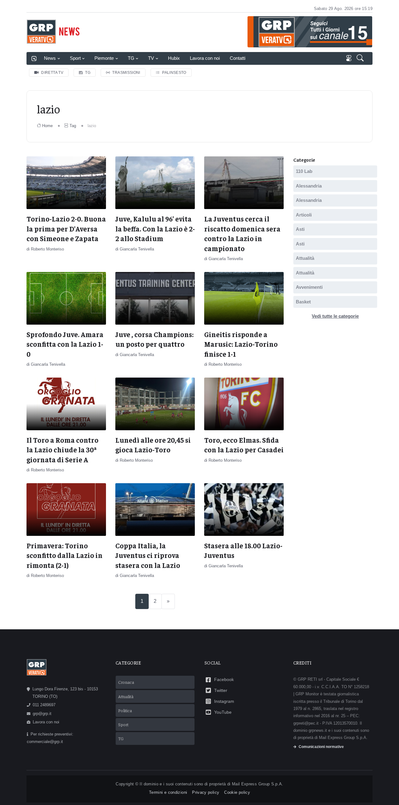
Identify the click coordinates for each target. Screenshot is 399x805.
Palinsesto (174, 72)
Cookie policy (237, 792)
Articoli (304, 214)
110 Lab (304, 171)
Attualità (305, 258)
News (50, 58)
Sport (75, 58)
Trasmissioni (126, 72)
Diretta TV (52, 72)
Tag (73, 125)
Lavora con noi (205, 58)
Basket (303, 301)
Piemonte (104, 58)
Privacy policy (205, 792)
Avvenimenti (309, 287)
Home (47, 125)
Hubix (174, 58)
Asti (300, 229)
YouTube (223, 712)
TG (131, 58)
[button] (361, 58)
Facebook (224, 679)
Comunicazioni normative (321, 747)
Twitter (220, 690)
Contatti (237, 58)
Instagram (224, 701)
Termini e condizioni (168, 792)
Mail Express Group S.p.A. (257, 784)
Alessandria (309, 185)
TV (151, 58)
